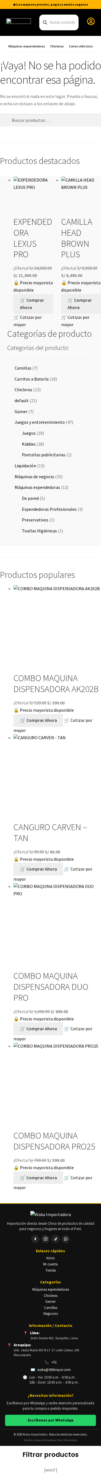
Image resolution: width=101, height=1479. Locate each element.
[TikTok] (55, 1239)
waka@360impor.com (54, 1369)
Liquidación (25, 465)
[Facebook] (35, 1239)
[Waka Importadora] (50, 1214)
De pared (30, 498)
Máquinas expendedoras (26, 46)
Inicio (50, 1258)
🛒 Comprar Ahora (32, 303)
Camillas (23, 368)
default (22, 400)
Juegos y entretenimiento (40, 422)
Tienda (50, 1270)
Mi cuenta (50, 1264)
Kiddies (29, 444)
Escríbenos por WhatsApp (51, 1420)
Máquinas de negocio (34, 476)
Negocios (50, 1313)
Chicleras (57, 46)
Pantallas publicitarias (43, 454)
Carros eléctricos (82, 46)
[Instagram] (45, 1239)
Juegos (29, 433)
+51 (54, 1362)
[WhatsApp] (66, 1239)
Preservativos (35, 520)
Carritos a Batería (32, 379)
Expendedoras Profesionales (49, 509)
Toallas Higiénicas (39, 531)
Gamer (21, 411)
